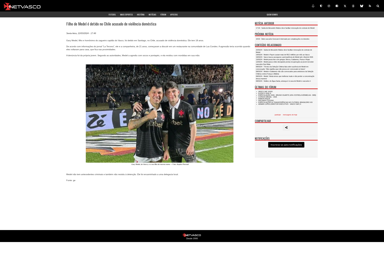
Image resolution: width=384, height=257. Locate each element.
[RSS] (370, 6)
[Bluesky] (362, 6)
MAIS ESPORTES (126, 14)
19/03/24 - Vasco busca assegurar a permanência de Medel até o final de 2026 (284, 57)
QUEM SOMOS (272, 14)
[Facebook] (336, 6)
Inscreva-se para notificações (286, 144)
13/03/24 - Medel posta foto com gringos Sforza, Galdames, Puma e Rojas (283, 59)
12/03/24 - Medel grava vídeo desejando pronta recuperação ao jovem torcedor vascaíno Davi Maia (285, 63)
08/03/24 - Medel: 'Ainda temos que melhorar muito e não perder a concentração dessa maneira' (285, 77)
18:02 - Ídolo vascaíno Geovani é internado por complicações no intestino (282, 39)
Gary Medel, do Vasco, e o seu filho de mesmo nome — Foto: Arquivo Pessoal (160, 164)
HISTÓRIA (140, 14)
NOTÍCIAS (152, 14)
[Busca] (378, 6)
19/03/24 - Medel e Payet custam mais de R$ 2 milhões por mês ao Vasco (283, 55)
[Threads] (353, 6)
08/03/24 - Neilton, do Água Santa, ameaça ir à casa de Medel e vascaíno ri (283, 81)
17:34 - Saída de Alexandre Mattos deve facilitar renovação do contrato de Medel (285, 28)
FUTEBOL (112, 14)
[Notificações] (313, 6)
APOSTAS (174, 14)
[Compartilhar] (286, 128)
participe (278, 115)
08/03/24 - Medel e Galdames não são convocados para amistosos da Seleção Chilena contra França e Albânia (284, 73)
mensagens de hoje (290, 115)
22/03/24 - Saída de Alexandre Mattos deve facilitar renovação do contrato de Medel (284, 51)
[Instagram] (329, 6)
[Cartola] (321, 6)
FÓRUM (163, 14)
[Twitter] (345, 6)
